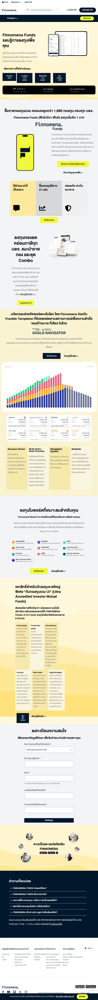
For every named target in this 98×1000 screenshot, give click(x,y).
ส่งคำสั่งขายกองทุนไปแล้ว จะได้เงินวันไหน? (31, 906)
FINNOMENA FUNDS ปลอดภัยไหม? (30, 888)
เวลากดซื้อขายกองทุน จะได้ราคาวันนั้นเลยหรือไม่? (35, 900)
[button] (48, 888)
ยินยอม (82, 997)
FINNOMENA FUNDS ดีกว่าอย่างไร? (30, 894)
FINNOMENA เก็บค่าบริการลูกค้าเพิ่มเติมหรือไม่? (35, 912)
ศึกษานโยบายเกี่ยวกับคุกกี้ (65, 996)
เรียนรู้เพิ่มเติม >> (28, 294)
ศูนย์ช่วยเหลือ (56, 924)
